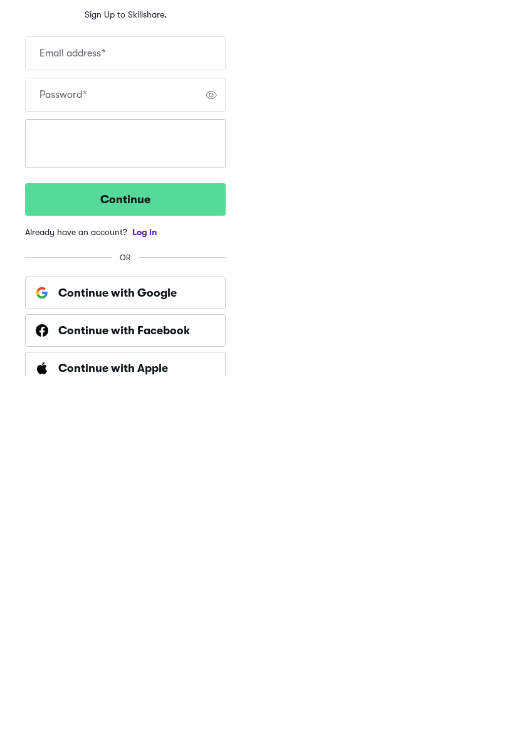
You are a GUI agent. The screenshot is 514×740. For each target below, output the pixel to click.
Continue (125, 199)
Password (63, 94)
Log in (144, 232)
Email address (72, 53)
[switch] (211, 94)
